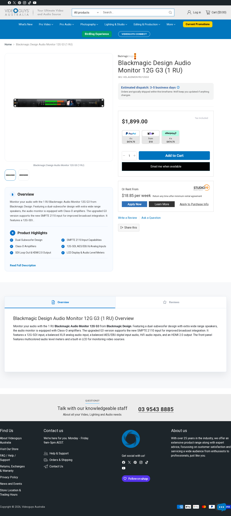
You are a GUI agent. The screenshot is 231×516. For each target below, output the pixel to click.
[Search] (170, 12)
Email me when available (166, 166)
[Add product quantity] (134, 155)
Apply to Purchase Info (194, 204)
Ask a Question (151, 217)
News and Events (11, 483)
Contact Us (56, 466)
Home (8, 44)
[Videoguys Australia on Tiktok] (29, 3)
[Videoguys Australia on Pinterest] (19, 3)
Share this (130, 227)
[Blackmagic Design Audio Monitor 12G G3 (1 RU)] (59, 107)
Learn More (162, 204)
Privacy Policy (9, 477)
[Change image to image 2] (23, 175)
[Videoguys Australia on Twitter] (14, 3)
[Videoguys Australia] (35, 12)
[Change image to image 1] (10, 175)
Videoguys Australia (33, 506)
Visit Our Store (9, 449)
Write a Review (127, 217)
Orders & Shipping (60, 460)
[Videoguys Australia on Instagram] (24, 3)
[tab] (60, 302)
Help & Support (59, 453)
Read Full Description (23, 265)
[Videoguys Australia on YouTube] (34, 3)
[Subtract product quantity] (124, 155)
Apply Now (134, 204)
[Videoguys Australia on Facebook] (9, 3)
